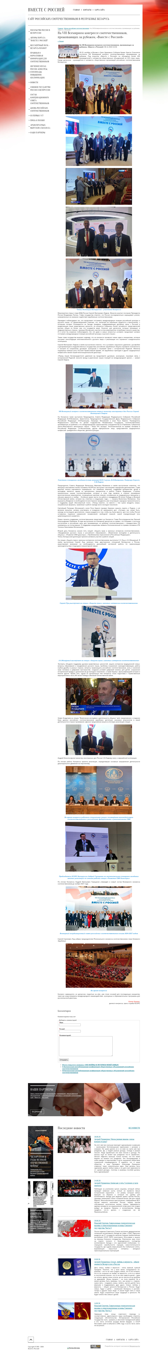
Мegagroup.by (134, 1346)
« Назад (61, 41)
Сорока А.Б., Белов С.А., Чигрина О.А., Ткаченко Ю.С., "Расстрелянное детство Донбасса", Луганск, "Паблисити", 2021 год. (40, 1225)
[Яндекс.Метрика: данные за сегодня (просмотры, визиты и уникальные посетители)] (73, 1348)
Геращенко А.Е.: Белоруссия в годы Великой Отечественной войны (39, 1172)
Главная (60, 28)
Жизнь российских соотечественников (76, 28)
